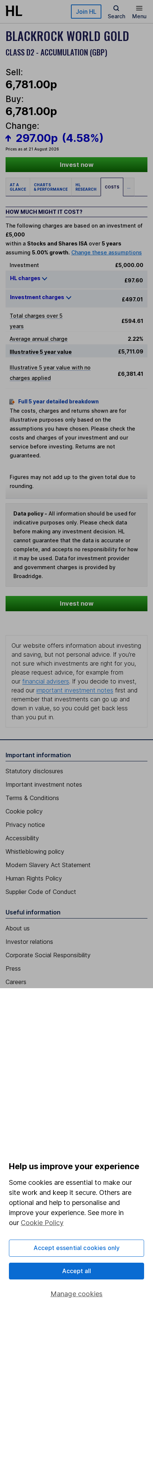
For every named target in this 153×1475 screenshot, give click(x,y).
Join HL (86, 11)
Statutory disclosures (34, 771)
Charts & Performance (51, 187)
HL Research (86, 187)
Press (13, 968)
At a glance (18, 187)
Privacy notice (25, 824)
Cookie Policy (42, 1223)
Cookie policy (24, 811)
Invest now (77, 164)
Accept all (76, 1271)
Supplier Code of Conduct (41, 891)
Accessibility (22, 838)
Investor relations (29, 941)
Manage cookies (77, 1294)
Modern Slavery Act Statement (48, 865)
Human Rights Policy (34, 878)
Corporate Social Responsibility (48, 955)
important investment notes (74, 690)
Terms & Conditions (32, 798)
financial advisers (45, 681)
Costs (112, 187)
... (128, 187)
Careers (16, 982)
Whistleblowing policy (35, 851)
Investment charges (37, 297)
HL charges (26, 278)
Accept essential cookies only (76, 1248)
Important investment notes (44, 784)
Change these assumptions (106, 252)
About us (18, 928)
